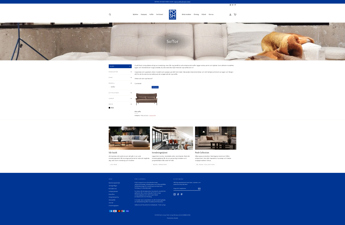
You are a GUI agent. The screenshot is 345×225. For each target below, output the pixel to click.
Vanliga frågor (113, 185)
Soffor (152, 14)
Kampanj (144, 14)
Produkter (113, 71)
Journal (111, 202)
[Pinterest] (181, 194)
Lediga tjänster (113, 191)
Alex (112, 66)
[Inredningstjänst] (172, 138)
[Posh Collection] (215, 138)
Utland (204, 14)
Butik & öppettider (114, 183)
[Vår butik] (129, 138)
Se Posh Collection (205, 164)
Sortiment (159, 14)
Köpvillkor (112, 194)
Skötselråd (112, 200)
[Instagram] (174, 194)
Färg (111, 77)
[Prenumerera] (199, 189)
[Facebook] (178, 194)
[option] (172, 2)
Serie (111, 104)
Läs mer (113, 164)
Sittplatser (114, 92)
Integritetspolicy (114, 197)
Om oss (211, 14)
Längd (111, 98)
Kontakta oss (113, 188)
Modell (112, 83)
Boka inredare (186, 14)
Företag (196, 14)
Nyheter (135, 14)
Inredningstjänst (114, 205)
